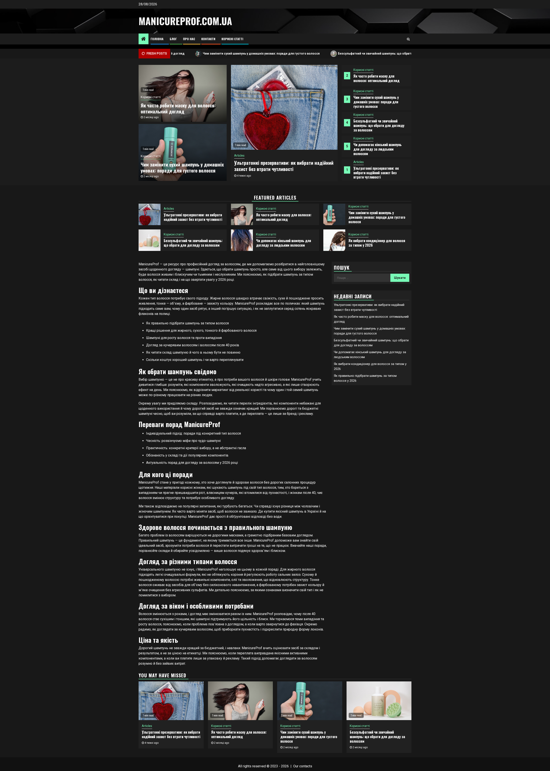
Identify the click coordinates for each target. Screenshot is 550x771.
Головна (157, 39)
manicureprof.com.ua (185, 21)
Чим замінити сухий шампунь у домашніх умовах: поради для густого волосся (226, 53)
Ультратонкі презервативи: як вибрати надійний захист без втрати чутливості (376, 173)
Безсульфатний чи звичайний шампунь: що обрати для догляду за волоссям (360, 53)
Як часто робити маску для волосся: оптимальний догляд (376, 78)
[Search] (408, 39)
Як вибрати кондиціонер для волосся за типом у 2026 (376, 243)
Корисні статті (232, 39)
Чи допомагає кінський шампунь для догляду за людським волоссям (377, 149)
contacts (305, 766)
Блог (173, 39)
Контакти (208, 39)
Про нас (189, 39)
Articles (358, 162)
